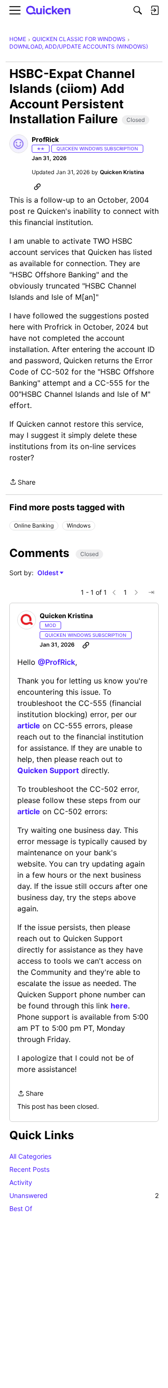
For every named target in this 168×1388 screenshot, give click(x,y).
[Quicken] (48, 10)
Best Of (20, 1208)
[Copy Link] (37, 186)
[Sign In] (154, 10)
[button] (18, 143)
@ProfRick (56, 662)
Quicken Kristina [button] (122, 172)
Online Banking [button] (34, 525)
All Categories (30, 1156)
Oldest (48, 573)
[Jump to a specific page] (151, 592)
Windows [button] (79, 525)
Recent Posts (29, 1169)
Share (22, 482)
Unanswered (84, 1195)
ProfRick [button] (45, 139)
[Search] (137, 10)
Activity (20, 1182)
